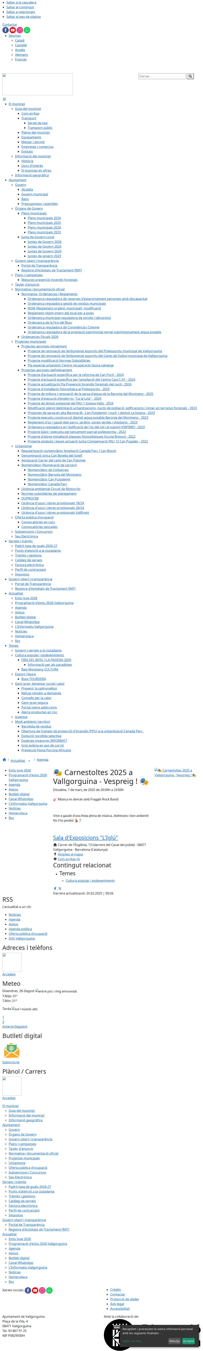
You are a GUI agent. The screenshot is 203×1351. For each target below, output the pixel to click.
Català (19, 40)
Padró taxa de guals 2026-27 (30, 1187)
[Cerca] (190, 76)
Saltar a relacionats (20, 12)
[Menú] (4, 99)
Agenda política (20, 929)
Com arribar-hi (69, 859)
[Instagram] (20, 30)
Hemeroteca (18, 813)
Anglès (20, 50)
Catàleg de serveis (22, 1201)
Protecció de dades (124, 1299)
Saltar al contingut (20, 7)
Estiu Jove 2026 (20, 770)
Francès (21, 59)
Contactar (9, 24)
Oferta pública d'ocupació (28, 933)
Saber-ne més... (133, 1341)
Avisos (13, 789)
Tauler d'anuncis (21, 1148)
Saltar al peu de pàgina (23, 16)
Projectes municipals (24, 1158)
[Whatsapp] (27, 30)
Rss (11, 818)
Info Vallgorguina (22, 938)
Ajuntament (11, 1125)
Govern (14, 1129)
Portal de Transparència (27, 1225)
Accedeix (8, 974)
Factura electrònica (23, 1206)
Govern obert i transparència (30, 1139)
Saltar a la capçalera (21, 2)
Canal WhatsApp (21, 799)
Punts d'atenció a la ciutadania (31, 1191)
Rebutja (174, 1341)
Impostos (16, 1215)
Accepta (188, 1341)
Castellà (21, 45)
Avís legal (117, 1304)
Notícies (15, 808)
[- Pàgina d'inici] (37, 84)
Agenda (42, 759)
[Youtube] (13, 30)
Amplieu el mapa (70, 854)
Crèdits (115, 1289)
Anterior (8, 1026)
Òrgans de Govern (22, 1134)
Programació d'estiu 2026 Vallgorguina (38, 1244)
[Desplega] (29, 761)
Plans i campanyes (22, 1144)
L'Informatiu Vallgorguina (28, 803)
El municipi (10, 1106)
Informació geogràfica (25, 1120)
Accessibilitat (120, 1308)
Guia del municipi (22, 1110)
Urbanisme (17, 1163)
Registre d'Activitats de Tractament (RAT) (39, 1229)
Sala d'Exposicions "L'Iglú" (85, 837)
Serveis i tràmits (14, 1182)
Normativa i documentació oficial (33, 1153)
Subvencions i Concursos (27, 1172)
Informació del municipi (26, 1115)
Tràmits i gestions (22, 1196)
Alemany (21, 54)
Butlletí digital (19, 794)
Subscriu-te (10, 1062)
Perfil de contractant (24, 1210)
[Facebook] (6, 30)
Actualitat (18, 760)
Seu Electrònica (20, 1177)
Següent (21, 1026)
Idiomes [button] (15, 35)
